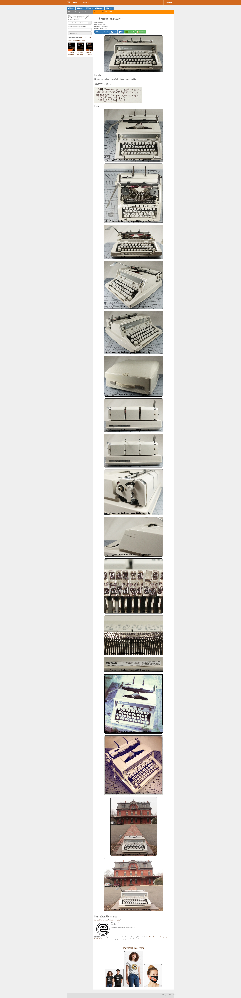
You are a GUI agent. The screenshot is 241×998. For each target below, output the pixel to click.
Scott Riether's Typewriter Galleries (101, 920)
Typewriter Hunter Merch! (133, 948)
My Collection (111, 920)
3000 (103, 12)
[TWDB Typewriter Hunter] (114, 978)
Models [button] (80, 8)
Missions (86, 2)
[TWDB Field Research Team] (153, 975)
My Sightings (117, 920)
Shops (83, 40)
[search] (80, 30)
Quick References (77, 40)
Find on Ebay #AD (131, 31)
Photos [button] (114, 32)
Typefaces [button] (99, 8)
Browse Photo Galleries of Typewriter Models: (77, 26)
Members (169, 2)
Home (95, 12)
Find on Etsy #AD (141, 31)
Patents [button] (109, 8)
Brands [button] (71, 8)
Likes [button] (121, 32)
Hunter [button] (107, 32)
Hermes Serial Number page (151, 937)
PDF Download (71, 54)
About (76, 2)
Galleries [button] (89, 8)
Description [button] (99, 32)
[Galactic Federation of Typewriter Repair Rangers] (133, 969)
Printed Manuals (85, 38)
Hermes (99, 12)
